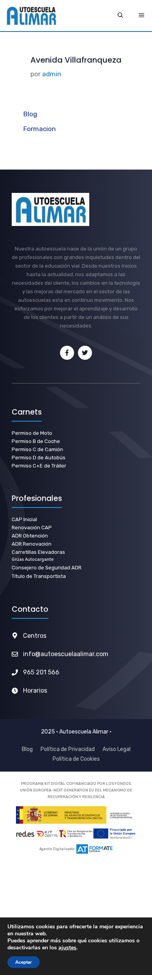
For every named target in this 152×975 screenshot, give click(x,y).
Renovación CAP (32, 527)
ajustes (67, 947)
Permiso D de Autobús (38, 457)
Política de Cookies (76, 759)
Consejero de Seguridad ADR (46, 568)
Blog (30, 114)
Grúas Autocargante (33, 559)
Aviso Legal (117, 749)
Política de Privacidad (68, 749)
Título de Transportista (39, 576)
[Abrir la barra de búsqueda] (120, 15)
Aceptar (23, 962)
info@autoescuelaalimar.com (65, 654)
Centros (34, 635)
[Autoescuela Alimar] (31, 15)
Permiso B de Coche (36, 441)
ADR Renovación (31, 544)
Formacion (39, 129)
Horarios (35, 690)
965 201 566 (41, 672)
